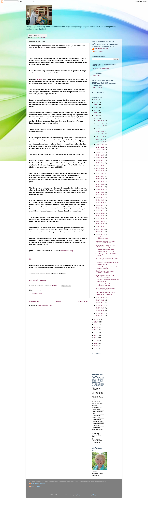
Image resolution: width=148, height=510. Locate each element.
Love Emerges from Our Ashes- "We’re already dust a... (106, 242)
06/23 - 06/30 (100, 192)
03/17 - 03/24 (100, 229)
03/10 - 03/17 (100, 232)
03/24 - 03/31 (100, 226)
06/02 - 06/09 (100, 200)
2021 (96, 113)
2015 (96, 327)
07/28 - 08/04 (100, 179)
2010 (96, 340)
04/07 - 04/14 (100, 221)
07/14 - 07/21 (100, 184)
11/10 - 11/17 (100, 139)
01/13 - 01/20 (100, 313)
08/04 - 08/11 (100, 176)
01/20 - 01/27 (100, 310)
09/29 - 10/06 (100, 155)
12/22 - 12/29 (100, 123)
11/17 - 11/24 (100, 136)
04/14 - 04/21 (100, 218)
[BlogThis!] (64, 286)
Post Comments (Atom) (45, 305)
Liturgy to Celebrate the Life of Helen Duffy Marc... (105, 237)
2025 (96, 102)
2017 (96, 322)
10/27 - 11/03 (100, 144)
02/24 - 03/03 (100, 297)
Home (59, 301)
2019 (96, 118)
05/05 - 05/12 (100, 210)
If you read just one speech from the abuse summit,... (107, 280)
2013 (96, 332)
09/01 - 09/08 (100, 165)
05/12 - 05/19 (100, 208)
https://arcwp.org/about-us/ (100, 68)
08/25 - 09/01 (100, 168)
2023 (96, 107)
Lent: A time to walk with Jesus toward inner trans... (105, 289)
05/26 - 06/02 (100, 203)
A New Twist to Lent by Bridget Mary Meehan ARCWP (107, 263)
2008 (96, 346)
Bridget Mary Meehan (101, 48)
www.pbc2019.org (66, 251)
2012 (96, 335)
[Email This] (63, 286)
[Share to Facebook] (68, 286)
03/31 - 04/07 (100, 224)
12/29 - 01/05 (100, 120)
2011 (96, 338)
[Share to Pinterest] (70, 286)
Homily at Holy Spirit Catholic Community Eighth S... (105, 284)
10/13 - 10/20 (100, 149)
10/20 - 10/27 (100, 147)
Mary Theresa (98, 51)
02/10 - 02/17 (100, 303)
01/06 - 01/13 (100, 316)
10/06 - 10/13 (100, 152)
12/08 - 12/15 (100, 128)
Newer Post (34, 301)
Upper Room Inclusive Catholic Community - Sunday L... (105, 293)
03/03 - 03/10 (100, 234)
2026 (96, 100)
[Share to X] (66, 286)
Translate (43, 37)
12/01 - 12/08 (100, 131)
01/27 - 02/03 (100, 308)
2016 (96, 324)
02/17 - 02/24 (100, 300)
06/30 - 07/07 (100, 189)
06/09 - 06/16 (100, 197)
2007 (96, 348)
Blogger (94, 495)
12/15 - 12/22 (100, 126)
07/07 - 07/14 (100, 187)
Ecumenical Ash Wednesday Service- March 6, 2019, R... (105, 250)
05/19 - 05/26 (100, 205)
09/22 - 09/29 (100, 157)
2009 (96, 343)
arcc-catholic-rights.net (37, 280)
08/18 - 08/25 (100, 171)
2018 (96, 319)
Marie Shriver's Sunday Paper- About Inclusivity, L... (105, 276)
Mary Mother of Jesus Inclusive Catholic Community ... (105, 246)
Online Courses (97, 87)
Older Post (83, 301)
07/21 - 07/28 (100, 181)
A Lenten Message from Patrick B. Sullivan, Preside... (106, 267)
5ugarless (80, 495)
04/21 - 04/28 (100, 216)
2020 (96, 115)
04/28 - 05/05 (100, 213)
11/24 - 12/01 (100, 134)
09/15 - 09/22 (100, 160)
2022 (96, 110)
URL (30, 259)
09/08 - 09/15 (100, 163)
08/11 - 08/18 (100, 173)
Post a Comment (37, 293)
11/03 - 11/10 (100, 142)
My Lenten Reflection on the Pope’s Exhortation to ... (107, 259)
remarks (39, 79)
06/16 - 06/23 (100, 195)
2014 (96, 330)
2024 (96, 105)
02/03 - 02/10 (100, 305)
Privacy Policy (96, 75)
